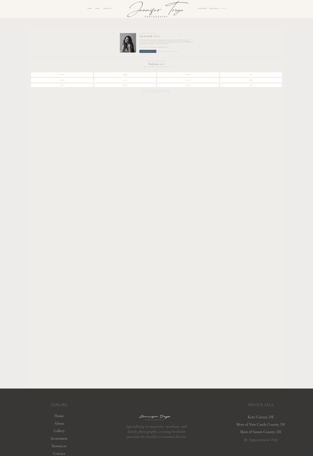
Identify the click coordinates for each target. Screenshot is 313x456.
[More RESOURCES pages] (218, 8)
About (59, 423)
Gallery (59, 430)
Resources (59, 446)
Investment (59, 438)
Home (59, 416)
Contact (59, 453)
